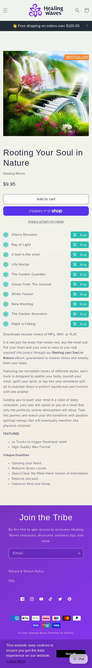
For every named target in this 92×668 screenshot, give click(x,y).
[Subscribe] (78, 553)
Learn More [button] (16, 661)
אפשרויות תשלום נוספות (46, 222)
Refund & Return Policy (26, 571)
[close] (87, 25)
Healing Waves (38, 633)
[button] (5, 10)
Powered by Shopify (61, 633)
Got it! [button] (71, 653)
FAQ (12, 581)
